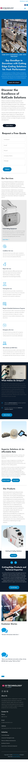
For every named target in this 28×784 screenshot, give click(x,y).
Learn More (5, 239)
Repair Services (7, 269)
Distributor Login (24, 1)
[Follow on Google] (7, 691)
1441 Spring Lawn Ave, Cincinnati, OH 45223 (11, 728)
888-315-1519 (4, 716)
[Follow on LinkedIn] (27, 5)
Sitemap (14, 756)
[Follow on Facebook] (25, 5)
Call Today (14, 587)
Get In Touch (7, 415)
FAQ (17, 756)
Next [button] (15, 562)
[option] (13, 542)
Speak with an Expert (14, 82)
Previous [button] (11, 562)
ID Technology (15, 754)
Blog (19, 756)
